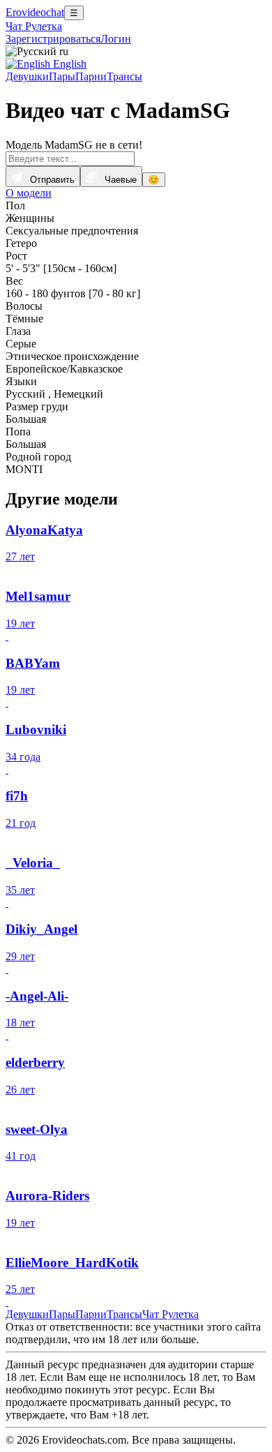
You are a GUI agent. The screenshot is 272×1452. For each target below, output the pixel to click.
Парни (91, 76)
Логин (115, 39)
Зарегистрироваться (53, 39)
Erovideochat (35, 12)
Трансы (124, 76)
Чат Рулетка (34, 26)
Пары (62, 76)
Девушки (27, 76)
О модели (29, 193)
